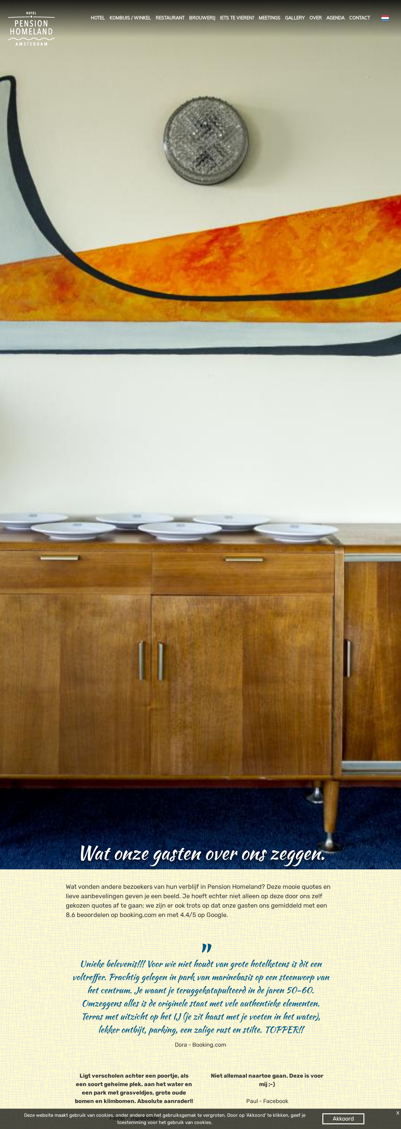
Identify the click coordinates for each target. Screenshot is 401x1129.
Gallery (295, 18)
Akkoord (343, 1118)
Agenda (335, 18)
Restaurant (170, 18)
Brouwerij (202, 18)
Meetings (269, 18)
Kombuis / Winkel (130, 18)
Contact (359, 18)
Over (316, 18)
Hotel (98, 18)
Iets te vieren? (237, 18)
